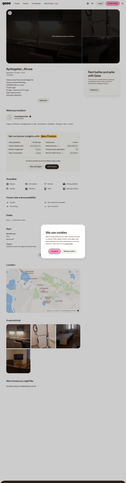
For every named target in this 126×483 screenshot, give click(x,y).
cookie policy (68, 244)
